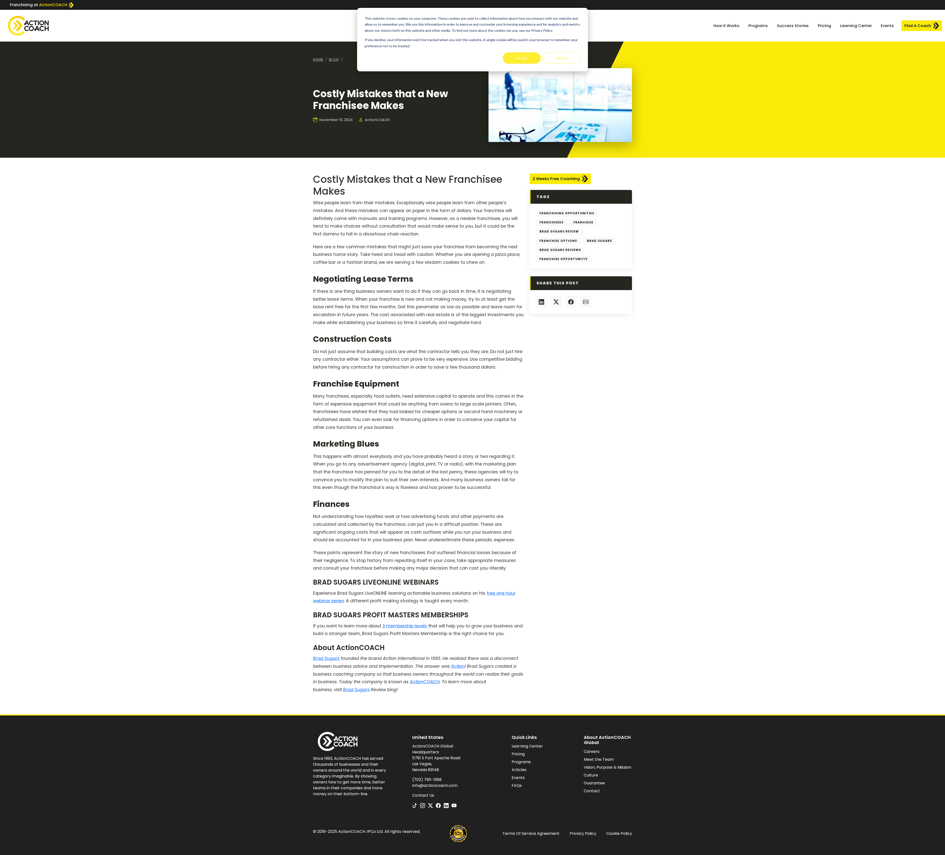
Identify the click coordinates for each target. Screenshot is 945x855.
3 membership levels (404, 626)
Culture (591, 775)
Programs (758, 26)
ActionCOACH (425, 682)
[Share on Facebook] (571, 302)
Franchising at (38, 5)
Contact (592, 791)
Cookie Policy (619, 833)
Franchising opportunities (566, 213)
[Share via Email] (586, 302)
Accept (521, 58)
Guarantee (594, 783)
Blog (334, 59)
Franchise (583, 222)
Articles (519, 770)
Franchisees (551, 222)
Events (887, 26)
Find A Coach (917, 26)
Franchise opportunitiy (563, 259)
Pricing (824, 26)
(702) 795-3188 (427, 779)
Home (318, 59)
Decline (561, 58)
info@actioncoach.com (434, 785)
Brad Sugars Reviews (560, 250)
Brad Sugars (599, 241)
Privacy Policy (583, 833)
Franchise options (558, 241)
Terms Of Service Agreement (531, 833)
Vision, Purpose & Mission (607, 767)
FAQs (517, 785)
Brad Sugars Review (559, 231)
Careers (591, 751)
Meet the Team (599, 759)
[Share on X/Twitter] (556, 302)
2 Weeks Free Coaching (556, 179)
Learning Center (856, 26)
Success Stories (793, 26)
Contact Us (423, 795)
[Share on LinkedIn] (541, 302)
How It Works (726, 26)
